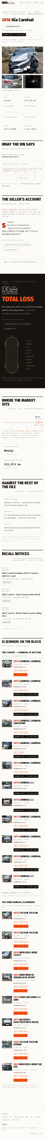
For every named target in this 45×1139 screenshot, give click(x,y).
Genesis (37, 1117)
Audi (31, 1117)
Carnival (37, 12)
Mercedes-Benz (18, 1117)
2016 (6, 14)
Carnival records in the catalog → (17, 893)
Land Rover (15, 1120)
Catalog (28, 2)
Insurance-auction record (13, 12)
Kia (29, 12)
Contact (36, 2)
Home (21, 2)
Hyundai (4, 1117)
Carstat (4, 1124)
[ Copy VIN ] (22, 178)
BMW (26, 1117)
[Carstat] (8, 3)
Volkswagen (6, 1120)
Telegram (34, 1133)
